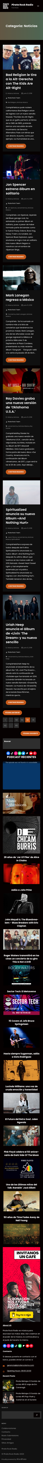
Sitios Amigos (8, 1443)
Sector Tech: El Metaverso (21, 991)
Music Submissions (10, 1435)
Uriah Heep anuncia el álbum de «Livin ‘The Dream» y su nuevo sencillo (21, 633)
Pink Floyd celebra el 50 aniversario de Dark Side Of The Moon (21, 1153)
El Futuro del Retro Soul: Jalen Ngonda (21, 1121)
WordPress (21, 1459)
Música (10, 93)
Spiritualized (15, 539)
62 (5, 725)
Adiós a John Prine (21, 890)
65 (16, 725)
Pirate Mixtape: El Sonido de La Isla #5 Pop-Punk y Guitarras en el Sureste (28, 1396)
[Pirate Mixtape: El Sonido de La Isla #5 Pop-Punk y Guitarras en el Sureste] (8, 1398)
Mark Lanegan (21, 314)
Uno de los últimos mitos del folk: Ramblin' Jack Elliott (21, 1186)
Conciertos (12, 314)
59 (22, 720)
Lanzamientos (22, 208)
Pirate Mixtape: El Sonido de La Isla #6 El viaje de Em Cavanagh (28, 1384)
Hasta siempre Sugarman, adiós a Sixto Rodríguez (22, 1055)
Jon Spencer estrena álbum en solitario (20, 188)
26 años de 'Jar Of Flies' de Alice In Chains (21, 859)
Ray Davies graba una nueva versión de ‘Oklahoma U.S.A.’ (21, 405)
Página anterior (12, 713)
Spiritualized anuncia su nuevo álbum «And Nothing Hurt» (20, 516)
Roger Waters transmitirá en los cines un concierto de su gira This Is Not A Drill (21, 958)
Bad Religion (12, 102)
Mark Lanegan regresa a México (20, 297)
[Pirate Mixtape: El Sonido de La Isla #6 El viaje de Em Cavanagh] (8, 1386)
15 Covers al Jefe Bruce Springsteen (21, 1022)
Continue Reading (16, 146)
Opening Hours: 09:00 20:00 (19, 1371)
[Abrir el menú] (38, 6)
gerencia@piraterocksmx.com (20, 1365)
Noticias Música (22, 102)
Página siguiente (30, 733)
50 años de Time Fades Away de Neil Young (21, 1219)
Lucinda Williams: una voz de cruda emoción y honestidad (22, 1088)
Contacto (6, 1432)
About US (7, 1325)
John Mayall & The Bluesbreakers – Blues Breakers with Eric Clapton (21, 922)
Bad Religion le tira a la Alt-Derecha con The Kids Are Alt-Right (21, 81)
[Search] (37, 1415)
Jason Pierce (12, 537)
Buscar (7, 741)
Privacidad (6, 1439)
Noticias (16, 93)
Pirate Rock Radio (22, 4)
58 (16, 720)
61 (33, 720)
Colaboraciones (9, 1428)
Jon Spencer (12, 208)
